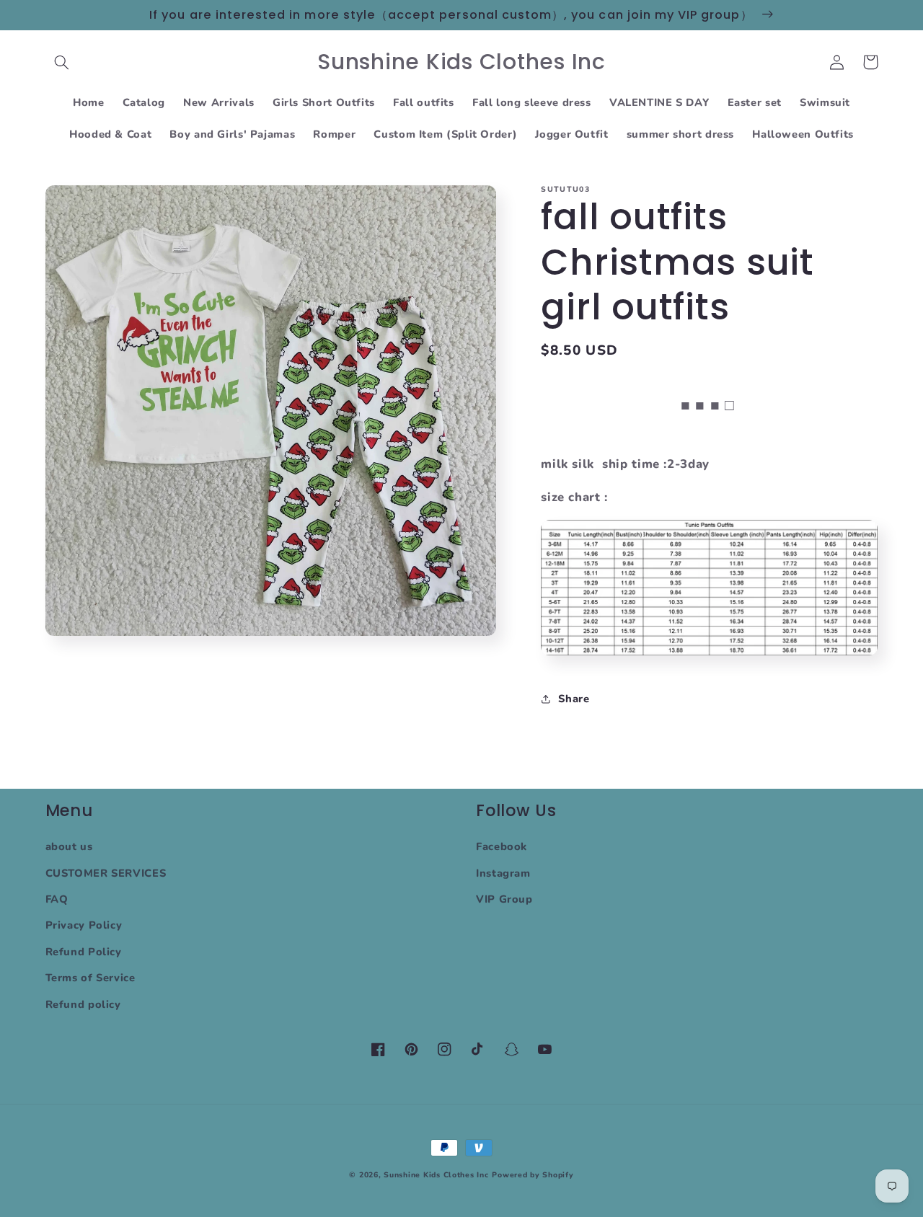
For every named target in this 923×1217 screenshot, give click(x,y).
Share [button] (573, 698)
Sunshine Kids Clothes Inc (436, 1174)
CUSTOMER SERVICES (106, 873)
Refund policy (83, 1004)
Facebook (501, 846)
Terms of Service (90, 977)
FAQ (57, 899)
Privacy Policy (84, 925)
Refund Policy (83, 951)
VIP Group (504, 899)
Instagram (503, 873)
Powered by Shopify (532, 1174)
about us (69, 846)
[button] (62, 62)
